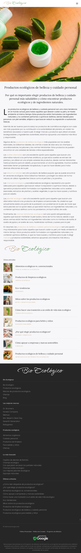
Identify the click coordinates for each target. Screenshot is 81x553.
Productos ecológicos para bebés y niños (34, 321)
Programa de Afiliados (54, 532)
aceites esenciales (14, 155)
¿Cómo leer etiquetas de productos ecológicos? (23, 484)
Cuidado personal (10, 438)
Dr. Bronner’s (8, 408)
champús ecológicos (15, 183)
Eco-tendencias (22, 288)
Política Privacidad (26, 532)
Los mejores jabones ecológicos (16, 471)
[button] (77, 3)
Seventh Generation (11, 421)
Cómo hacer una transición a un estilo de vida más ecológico (43, 310)
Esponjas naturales (11, 473)
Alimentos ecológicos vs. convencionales (34, 266)
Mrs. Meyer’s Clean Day (12, 418)
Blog (5, 398)
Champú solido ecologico (13, 468)
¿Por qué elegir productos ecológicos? (32, 332)
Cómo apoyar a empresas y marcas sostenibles (36, 343)
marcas (6, 238)
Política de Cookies (39, 532)
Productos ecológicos (12, 388)
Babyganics (8, 424)
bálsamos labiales (14, 173)
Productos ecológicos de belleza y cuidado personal (40, 87)
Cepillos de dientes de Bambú (15, 460)
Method (6, 415)
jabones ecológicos (15, 198)
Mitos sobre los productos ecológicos (32, 299)
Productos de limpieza (12, 442)
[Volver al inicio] (15, 3)
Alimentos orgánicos (11, 435)
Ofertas (6, 394)
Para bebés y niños (11, 445)
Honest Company (10, 412)
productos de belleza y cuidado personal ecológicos (39, 227)
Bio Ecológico (8, 385)
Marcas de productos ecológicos (16, 391)
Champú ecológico (11, 462)
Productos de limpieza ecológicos (30, 277)
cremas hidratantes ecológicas (30, 214)
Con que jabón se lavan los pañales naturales (22, 465)
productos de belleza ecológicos (29, 142)
